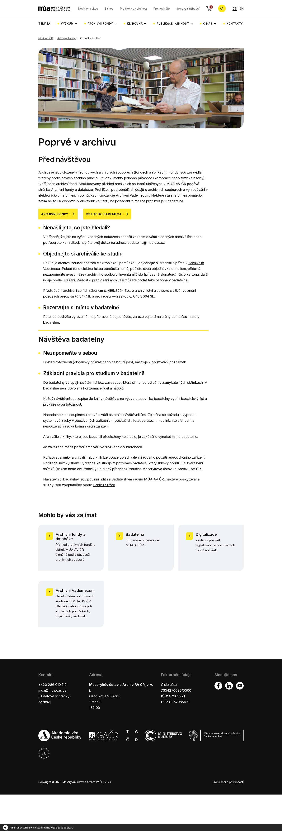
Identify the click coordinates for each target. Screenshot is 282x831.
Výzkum (67, 23)
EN (241, 8)
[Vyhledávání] (222, 8)
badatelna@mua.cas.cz (146, 243)
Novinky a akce (88, 8)
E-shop (109, 8)
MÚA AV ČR (45, 38)
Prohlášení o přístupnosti (228, 782)
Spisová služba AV (188, 8)
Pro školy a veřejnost (133, 8)
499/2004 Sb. (119, 291)
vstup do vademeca (104, 214)
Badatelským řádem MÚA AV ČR (137, 479)
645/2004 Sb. (144, 296)
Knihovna (135, 23)
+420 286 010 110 (52, 685)
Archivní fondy (100, 23)
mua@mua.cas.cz (52, 690)
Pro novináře (161, 8)
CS (235, 8)
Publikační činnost (173, 23)
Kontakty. (235, 23)
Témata (44, 23)
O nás (208, 23)
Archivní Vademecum (132, 195)
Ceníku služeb (104, 485)
